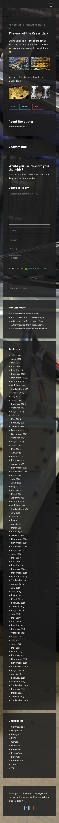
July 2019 (15, 588)
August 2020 (17, 550)
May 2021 (15, 520)
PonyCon (15, 757)
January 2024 (17, 426)
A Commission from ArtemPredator (29, 328)
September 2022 (19, 471)
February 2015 (18, 689)
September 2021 (19, 509)
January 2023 (17, 464)
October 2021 (18, 505)
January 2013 (17, 696)
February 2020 (18, 569)
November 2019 (19, 576)
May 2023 (16, 449)
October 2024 (18, 407)
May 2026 (16, 362)
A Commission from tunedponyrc (28, 317)
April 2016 (16, 674)
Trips (13, 768)
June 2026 (16, 359)
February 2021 (18, 531)
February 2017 (18, 655)
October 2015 (18, 681)
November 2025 (19, 381)
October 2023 (18, 437)
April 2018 (16, 621)
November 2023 (19, 434)
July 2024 (16, 415)
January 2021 (17, 535)
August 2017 (17, 636)
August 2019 (17, 584)
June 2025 (16, 400)
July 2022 (15, 479)
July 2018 (15, 614)
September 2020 (19, 546)
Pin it (38, 107)
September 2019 (19, 580)
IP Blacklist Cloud (37, 268)
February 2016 (18, 678)
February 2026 (18, 374)
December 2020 (19, 539)
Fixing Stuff (15, 25)
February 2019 (18, 603)
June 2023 (16, 445)
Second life (17, 760)
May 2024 (16, 419)
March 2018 (17, 625)
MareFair (15, 745)
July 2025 (16, 396)
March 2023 (17, 456)
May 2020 (16, 558)
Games (14, 742)
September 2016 (19, 666)
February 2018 (18, 629)
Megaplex (16, 749)
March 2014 (17, 693)
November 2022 (19, 467)
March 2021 (16, 527)
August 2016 (17, 670)
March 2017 (16, 651)
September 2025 (19, 389)
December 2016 (19, 659)
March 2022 (17, 494)
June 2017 (16, 644)
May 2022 (16, 486)
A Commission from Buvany (25, 313)
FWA (13, 738)
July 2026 (16, 355)
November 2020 (19, 543)
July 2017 (15, 640)
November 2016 (19, 663)
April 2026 (16, 366)
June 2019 (16, 591)
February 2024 (18, 422)
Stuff (13, 764)
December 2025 (19, 377)
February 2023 (18, 460)
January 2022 (17, 497)
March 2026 (17, 370)
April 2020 (16, 561)
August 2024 (17, 411)
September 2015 (19, 685)
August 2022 (17, 475)
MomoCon (16, 753)
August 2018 (17, 610)
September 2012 (19, 700)
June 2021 (16, 516)
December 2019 (19, 573)
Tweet (25, 107)
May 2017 (15, 648)
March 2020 (17, 565)
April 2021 (16, 524)
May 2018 (16, 618)
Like (13, 107)
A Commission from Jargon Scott (28, 321)
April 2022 (16, 490)
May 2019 (16, 595)
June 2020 (16, 554)
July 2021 (15, 512)
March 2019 (17, 599)
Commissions (18, 727)
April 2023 (16, 452)
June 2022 (16, 482)
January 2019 (17, 606)
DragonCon (16, 730)
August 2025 (17, 392)
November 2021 (19, 501)
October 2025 (18, 385)
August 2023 (17, 441)
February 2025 (18, 404)
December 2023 (19, 430)
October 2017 (18, 633)
